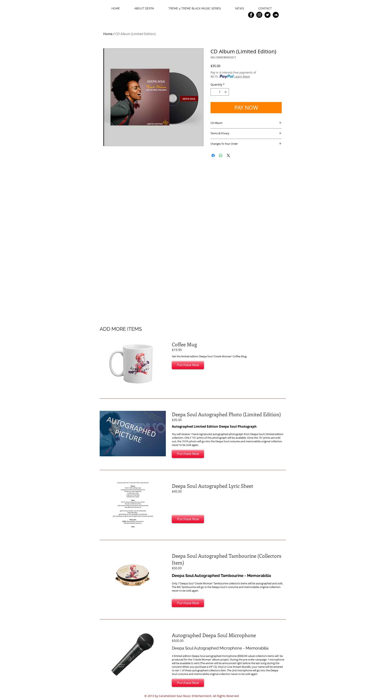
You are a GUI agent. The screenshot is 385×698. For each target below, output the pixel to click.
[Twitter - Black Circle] (267, 15)
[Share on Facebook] (213, 155)
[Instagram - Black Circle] (259, 15)
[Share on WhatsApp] (220, 155)
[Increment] (225, 91)
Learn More (242, 76)
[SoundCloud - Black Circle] (276, 15)
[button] (188, 365)
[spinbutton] (219, 91)
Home (107, 34)
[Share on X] (228, 155)
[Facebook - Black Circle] (251, 15)
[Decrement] (213, 91)
